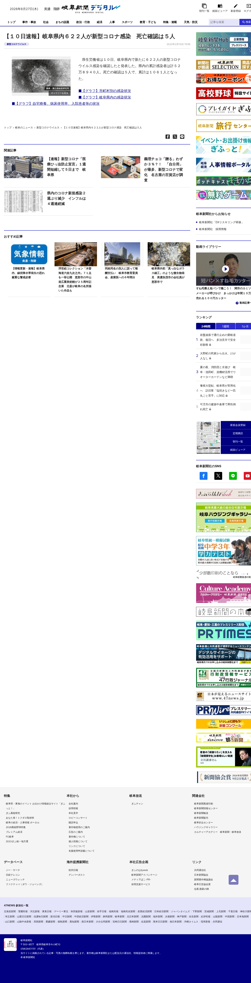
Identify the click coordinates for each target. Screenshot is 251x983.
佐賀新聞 (146, 921)
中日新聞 (67, 916)
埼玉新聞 (10, 916)
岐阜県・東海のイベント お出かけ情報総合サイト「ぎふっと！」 (35, 806)
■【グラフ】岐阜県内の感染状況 (104, 97)
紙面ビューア (220, 10)
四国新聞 (38, 921)
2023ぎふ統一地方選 (17, 841)
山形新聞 (90, 911)
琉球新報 (205, 921)
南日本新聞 (176, 921)
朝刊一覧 (204, 10)
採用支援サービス (140, 884)
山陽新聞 (217, 916)
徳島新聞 (62, 921)
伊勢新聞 (95, 916)
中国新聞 (229, 916)
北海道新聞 (10, 911)
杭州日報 (73, 870)
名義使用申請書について (82, 850)
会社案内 (73, 803)
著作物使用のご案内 (79, 827)
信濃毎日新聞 (41, 916)
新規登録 (236, 10)
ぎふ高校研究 (13, 813)
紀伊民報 (205, 916)
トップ (11, 22)
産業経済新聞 (145, 911)
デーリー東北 (61, 911)
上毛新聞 (221, 911)
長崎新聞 (134, 921)
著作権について (77, 836)
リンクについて (77, 846)
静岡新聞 (107, 916)
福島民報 (113, 911)
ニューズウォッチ (15, 879)
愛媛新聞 (50, 921)
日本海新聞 (243, 916)
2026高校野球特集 (16, 827)
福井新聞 (158, 916)
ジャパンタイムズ (180, 911)
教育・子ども (148, 22)
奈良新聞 (193, 916)
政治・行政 (83, 22)
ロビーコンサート (78, 817)
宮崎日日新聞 (120, 921)
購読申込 (73, 822)
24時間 (205, 326)
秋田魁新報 (77, 911)
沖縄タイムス (191, 921)
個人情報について (78, 841)
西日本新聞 (87, 921)
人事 (112, 22)
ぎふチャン (137, 803)
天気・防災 (191, 22)
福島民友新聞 (128, 911)
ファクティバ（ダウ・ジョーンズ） (25, 884)
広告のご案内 (76, 831)
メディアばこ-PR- (141, 879)
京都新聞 (170, 916)
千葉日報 (233, 911)
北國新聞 (146, 916)
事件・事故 (29, 22)
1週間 (225, 326)
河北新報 (35, 911)
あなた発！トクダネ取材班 (20, 817)
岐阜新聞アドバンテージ (144, 874)
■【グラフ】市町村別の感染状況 (104, 91)
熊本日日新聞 (160, 921)
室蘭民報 (23, 911)
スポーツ (127, 22)
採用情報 (73, 808)
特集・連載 (170, 22)
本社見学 (73, 813)
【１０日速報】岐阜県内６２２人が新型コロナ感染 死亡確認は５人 (102, 127)
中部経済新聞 (81, 916)
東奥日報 (47, 911)
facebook (203, 476)
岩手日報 (101, 911)
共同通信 (217, 921)
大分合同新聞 (103, 921)
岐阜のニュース (24, 127)
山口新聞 (10, 921)
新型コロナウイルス (16, 44)
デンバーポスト (77, 874)
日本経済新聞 (161, 911)
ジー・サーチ (13, 870)
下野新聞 (197, 911)
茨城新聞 (209, 911)
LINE (233, 476)
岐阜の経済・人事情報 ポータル (22, 822)
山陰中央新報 (24, 921)
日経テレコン (13, 874)
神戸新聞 (181, 916)
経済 (99, 22)
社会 (46, 22)
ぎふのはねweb (139, 870)
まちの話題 (62, 22)
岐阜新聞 (119, 916)
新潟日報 (55, 916)
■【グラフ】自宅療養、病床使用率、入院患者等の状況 (56, 103)
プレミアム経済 (14, 831)
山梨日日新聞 (24, 916)
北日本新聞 (133, 916)
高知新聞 (74, 921)
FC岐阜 (10, 836)
